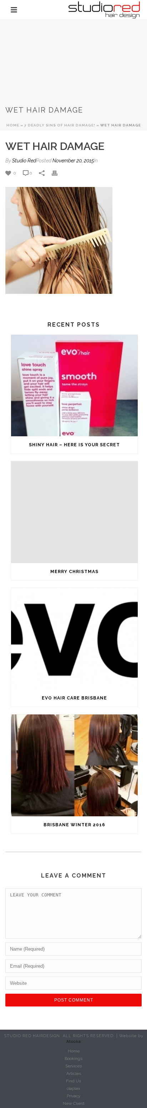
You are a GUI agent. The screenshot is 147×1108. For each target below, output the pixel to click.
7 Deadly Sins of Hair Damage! (59, 125)
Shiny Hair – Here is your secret (74, 444)
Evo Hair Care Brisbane (74, 698)
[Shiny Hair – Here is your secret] (74, 385)
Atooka (73, 1041)
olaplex (73, 1088)
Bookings (73, 1058)
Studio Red (24, 160)
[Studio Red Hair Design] (104, 10)
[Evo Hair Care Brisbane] (74, 639)
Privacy (74, 1095)
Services (73, 1065)
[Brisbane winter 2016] (74, 765)
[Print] (58, 173)
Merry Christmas (74, 571)
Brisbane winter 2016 (74, 824)
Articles (73, 1073)
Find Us (73, 1080)
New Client (74, 1103)
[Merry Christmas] (74, 512)
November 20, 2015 (73, 160)
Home (12, 125)
